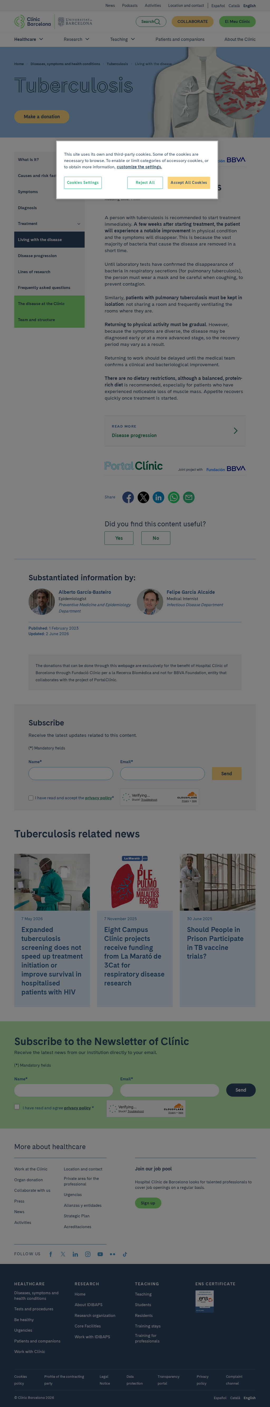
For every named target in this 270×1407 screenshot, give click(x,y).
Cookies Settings (83, 182)
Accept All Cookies (189, 182)
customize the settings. (139, 166)
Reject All (145, 182)
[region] (137, 170)
